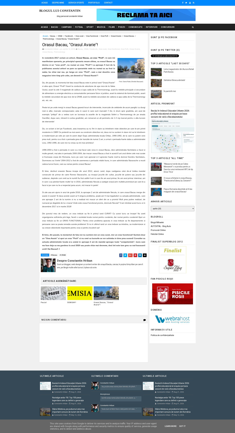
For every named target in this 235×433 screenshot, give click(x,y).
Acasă (44, 3)
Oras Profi (104, 36)
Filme (112, 27)
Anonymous (105, 394)
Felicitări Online (157, 234)
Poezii (121, 27)
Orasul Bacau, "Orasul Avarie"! (103, 304)
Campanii (66, 27)
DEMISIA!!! (71, 302)
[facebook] (183, 3)
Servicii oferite (76, 3)
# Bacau (54, 255)
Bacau (52, 36)
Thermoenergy (48, 39)
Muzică (101, 27)
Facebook (69, 36)
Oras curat (79, 36)
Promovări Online (158, 230)
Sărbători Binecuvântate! (174, 80)
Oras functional (92, 36)
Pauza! (44, 302)
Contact (108, 3)
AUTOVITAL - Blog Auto (161, 226)
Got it (182, 426)
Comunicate (136, 27)
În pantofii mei (170, 91)
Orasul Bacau (129, 36)
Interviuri (152, 27)
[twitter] (186, 3)
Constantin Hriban (107, 383)
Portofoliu (94, 3)
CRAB (60, 36)
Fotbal (79, 27)
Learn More (171, 426)
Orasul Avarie (116, 36)
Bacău (54, 27)
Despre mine (58, 3)
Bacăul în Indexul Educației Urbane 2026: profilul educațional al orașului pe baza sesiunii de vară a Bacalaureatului (170, 113)
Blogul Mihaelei (157, 222)
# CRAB (63, 255)
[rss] (193, 3)
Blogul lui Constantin (60, 10)
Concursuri (168, 27)
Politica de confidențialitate (162, 335)
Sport (90, 27)
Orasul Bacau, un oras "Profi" (90, 58)
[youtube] (189, 3)
